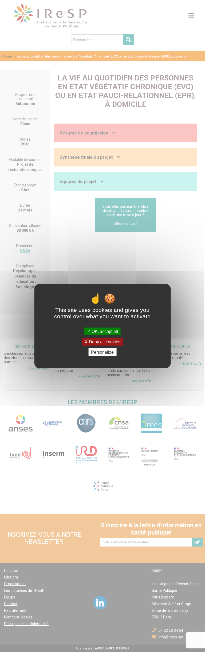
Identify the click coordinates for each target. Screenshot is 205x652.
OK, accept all (104, 331)
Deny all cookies (104, 342)
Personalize (102, 352)
